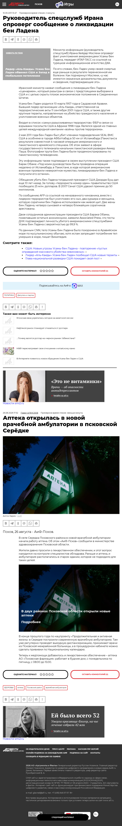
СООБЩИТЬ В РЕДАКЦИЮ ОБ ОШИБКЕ (43, 757)
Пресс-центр (58, 749)
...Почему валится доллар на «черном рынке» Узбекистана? (46, 338)
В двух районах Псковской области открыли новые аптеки (65, 613)
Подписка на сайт (79, 753)
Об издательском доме (38, 749)
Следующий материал (63, 817)
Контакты (95, 753)
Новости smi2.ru (13, 403)
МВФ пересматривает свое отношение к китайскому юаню (46, 348)
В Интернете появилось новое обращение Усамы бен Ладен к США (50, 358)
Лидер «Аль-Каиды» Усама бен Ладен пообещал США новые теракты (71, 255)
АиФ (19, 516)
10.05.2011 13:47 (10, 13)
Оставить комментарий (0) (95, 271)
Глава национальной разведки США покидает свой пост (62, 258)
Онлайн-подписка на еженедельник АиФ (46, 753)
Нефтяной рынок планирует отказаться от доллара (42, 328)
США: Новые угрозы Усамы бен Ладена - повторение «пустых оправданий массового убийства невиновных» (64, 250)
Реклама (71, 749)
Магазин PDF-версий (88, 749)
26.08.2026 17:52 (10, 413)
